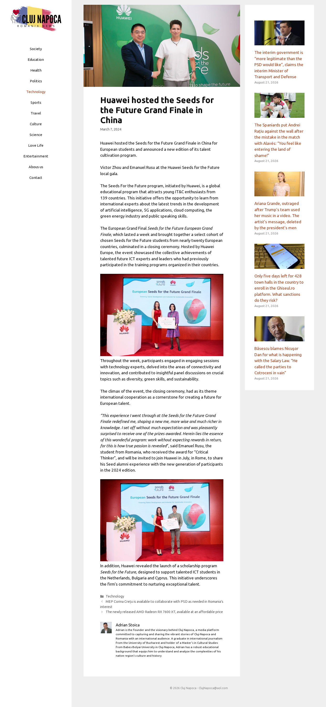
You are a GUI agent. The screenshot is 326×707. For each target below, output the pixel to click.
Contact (35, 178)
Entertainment (35, 156)
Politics (36, 81)
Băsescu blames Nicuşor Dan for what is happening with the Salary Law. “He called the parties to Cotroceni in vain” (278, 360)
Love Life (35, 145)
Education (36, 59)
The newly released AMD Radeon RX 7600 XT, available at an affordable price (164, 612)
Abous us (36, 167)
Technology (35, 92)
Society (36, 49)
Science (36, 135)
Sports (36, 102)
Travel (36, 113)
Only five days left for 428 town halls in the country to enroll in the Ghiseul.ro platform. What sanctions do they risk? (279, 288)
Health (36, 70)
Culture (36, 124)
